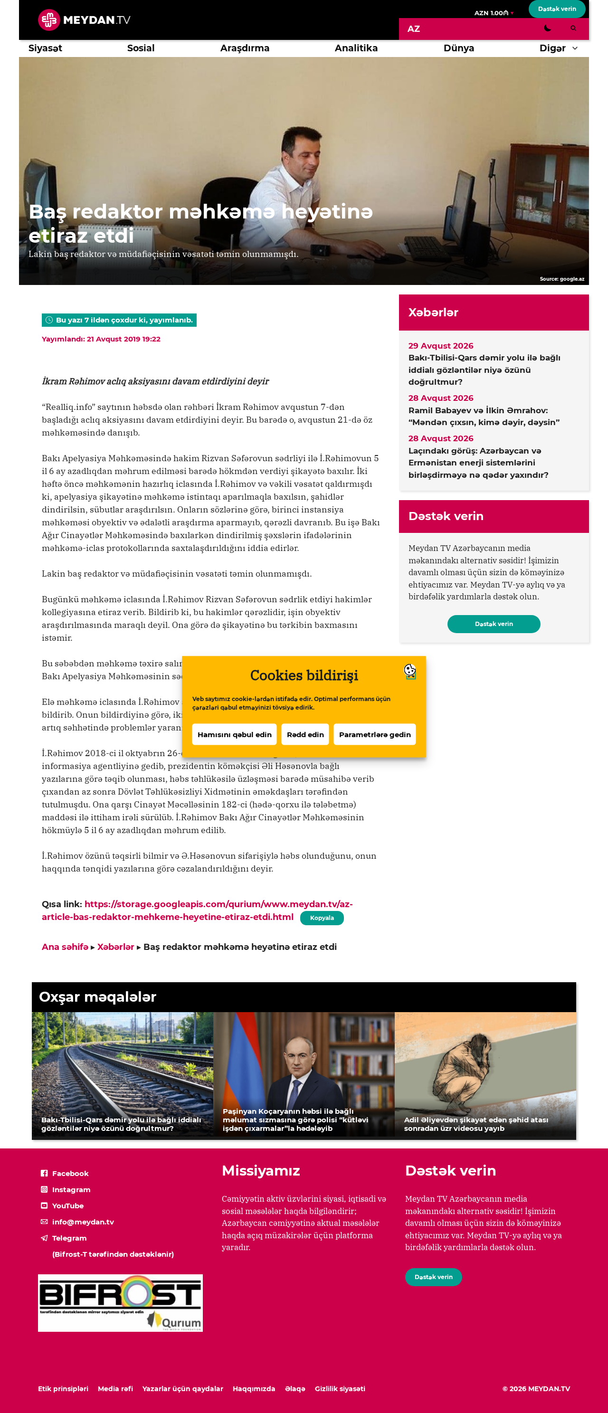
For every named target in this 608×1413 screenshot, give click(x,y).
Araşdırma (245, 48)
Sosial (141, 48)
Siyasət (45, 48)
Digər (553, 48)
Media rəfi (115, 1389)
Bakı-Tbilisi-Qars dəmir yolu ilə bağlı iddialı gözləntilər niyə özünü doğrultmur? (484, 370)
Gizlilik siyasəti (340, 1389)
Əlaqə (295, 1389)
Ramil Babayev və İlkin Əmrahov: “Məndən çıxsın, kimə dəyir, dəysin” (484, 416)
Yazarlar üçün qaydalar (182, 1389)
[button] (577, 48)
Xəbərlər (115, 947)
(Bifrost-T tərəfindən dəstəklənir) (113, 1254)
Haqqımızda (254, 1389)
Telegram (69, 1237)
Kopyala (321, 916)
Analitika (356, 48)
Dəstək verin (557, 8)
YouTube (68, 1205)
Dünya (459, 48)
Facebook (70, 1173)
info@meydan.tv (83, 1221)
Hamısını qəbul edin (235, 734)
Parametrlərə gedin (375, 734)
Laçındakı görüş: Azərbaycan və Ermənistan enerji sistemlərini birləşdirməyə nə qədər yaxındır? (478, 463)
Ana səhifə (65, 947)
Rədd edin (305, 734)
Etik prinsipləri (63, 1389)
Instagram (71, 1189)
